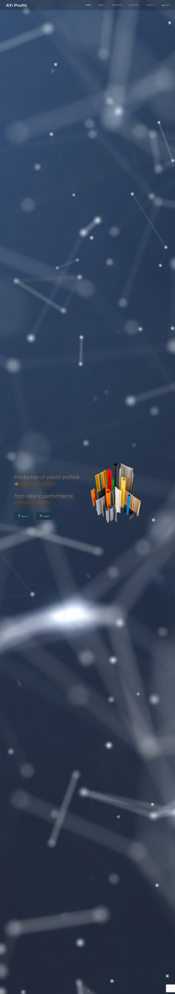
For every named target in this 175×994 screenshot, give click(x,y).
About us (24, 516)
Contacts (46, 516)
